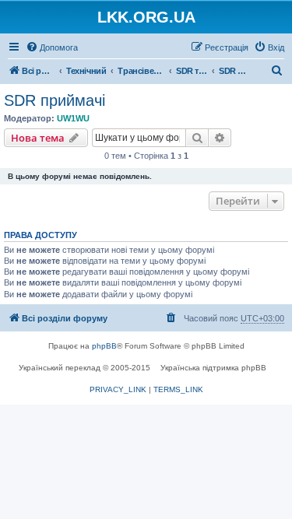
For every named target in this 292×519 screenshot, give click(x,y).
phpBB (104, 346)
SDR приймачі (54, 100)
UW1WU (73, 118)
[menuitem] (52, 47)
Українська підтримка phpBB (213, 367)
